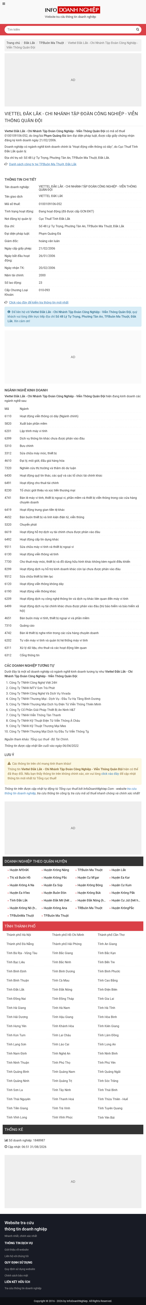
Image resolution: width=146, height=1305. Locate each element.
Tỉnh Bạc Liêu (15, 962)
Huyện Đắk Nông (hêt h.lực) (90, 900)
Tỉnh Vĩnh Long (16, 1117)
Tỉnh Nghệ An (61, 1053)
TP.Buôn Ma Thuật (55, 915)
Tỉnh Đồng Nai (16, 999)
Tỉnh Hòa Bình (107, 1017)
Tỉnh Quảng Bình (17, 1072)
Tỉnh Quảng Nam (63, 1072)
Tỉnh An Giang (107, 944)
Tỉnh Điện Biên (107, 989)
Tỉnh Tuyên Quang (110, 1108)
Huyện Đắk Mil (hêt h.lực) (57, 900)
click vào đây (110, 774)
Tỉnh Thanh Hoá (63, 1099)
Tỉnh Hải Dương (17, 1017)
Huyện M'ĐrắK (18, 870)
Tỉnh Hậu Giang (62, 1017)
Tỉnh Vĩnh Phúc (62, 1117)
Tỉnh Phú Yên (107, 1062)
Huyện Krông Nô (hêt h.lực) (23, 908)
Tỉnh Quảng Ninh (17, 1081)
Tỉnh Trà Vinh (61, 1108)
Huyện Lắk (117, 870)
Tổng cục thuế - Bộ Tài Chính (49, 739)
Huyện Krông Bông (89, 885)
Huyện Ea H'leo (18, 893)
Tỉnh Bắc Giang (62, 953)
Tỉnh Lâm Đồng (108, 1035)
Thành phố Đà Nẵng (20, 944)
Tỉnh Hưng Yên (16, 1026)
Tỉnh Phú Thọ (61, 1062)
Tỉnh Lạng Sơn (16, 1044)
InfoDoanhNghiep (77, 1301)
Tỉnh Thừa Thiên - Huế (113, 1099)
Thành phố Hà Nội (18, 935)
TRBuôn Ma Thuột (88, 908)
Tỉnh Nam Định (16, 1053)
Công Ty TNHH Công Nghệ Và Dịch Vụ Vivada (40, 693)
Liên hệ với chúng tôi (17, 1256)
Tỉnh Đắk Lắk (17, 900)
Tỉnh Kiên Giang (108, 1026)
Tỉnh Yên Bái (106, 1117)
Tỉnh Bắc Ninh (61, 962)
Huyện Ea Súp (52, 885)
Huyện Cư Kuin (120, 885)
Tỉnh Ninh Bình (108, 1053)
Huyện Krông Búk (88, 893)
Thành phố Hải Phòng (67, 944)
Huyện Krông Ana (54, 908)
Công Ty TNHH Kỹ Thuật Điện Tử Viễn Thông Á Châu (44, 720)
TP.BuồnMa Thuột (20, 915)
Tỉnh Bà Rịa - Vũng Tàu (21, 953)
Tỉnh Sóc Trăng (108, 1081)
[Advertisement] (73, 79)
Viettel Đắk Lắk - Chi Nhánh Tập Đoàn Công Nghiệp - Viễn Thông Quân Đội (80, 312)
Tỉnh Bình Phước (109, 971)
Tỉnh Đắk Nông (62, 989)
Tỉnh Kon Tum (15, 1035)
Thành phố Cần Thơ (111, 935)
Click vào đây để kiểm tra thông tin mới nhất (38, 302)
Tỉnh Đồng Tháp (63, 999)
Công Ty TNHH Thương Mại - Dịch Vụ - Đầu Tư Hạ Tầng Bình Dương (54, 699)
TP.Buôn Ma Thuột (88, 870)
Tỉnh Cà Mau (60, 980)
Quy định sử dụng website (20, 1269)
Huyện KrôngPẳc (121, 908)
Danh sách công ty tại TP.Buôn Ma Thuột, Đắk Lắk (42, 164)
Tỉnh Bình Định (16, 971)
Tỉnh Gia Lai (106, 999)
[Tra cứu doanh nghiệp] (73, 12)
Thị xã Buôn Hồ (18, 877)
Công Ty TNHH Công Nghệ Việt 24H (33, 682)
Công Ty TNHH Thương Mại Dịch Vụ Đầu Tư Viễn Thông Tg (49, 731)
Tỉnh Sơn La (14, 1090)
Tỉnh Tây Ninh (61, 1090)
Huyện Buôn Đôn (53, 893)
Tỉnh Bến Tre (106, 962)
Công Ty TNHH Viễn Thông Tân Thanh (35, 715)
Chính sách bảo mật (16, 1275)
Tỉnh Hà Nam (61, 1008)
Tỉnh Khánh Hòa (63, 1026)
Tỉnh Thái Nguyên (18, 1099)
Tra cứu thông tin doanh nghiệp (23, 1288)
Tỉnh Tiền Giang (17, 1108)
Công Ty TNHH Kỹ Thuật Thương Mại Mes (37, 726)
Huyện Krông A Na (20, 885)
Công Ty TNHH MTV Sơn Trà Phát (32, 688)
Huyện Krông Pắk (122, 893)
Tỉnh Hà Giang (16, 1008)
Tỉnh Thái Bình (107, 1090)
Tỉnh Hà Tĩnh (106, 1008)
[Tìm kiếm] (137, 29)
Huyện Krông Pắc (54, 877)
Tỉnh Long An (107, 1044)
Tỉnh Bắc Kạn (107, 953)
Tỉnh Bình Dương (63, 971)
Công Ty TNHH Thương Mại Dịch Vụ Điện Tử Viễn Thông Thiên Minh (55, 704)
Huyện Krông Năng (55, 870)
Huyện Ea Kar (119, 877)
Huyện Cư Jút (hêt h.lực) (124, 900)
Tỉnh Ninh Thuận (17, 1062)
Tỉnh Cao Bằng (108, 980)
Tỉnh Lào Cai (60, 1044)
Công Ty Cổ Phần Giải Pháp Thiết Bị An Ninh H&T (42, 710)
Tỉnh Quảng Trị (62, 1081)
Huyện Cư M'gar (87, 877)
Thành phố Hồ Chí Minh (68, 935)
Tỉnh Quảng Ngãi (109, 1072)
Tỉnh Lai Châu (61, 1035)
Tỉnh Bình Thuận (17, 980)
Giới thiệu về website (17, 1249)
